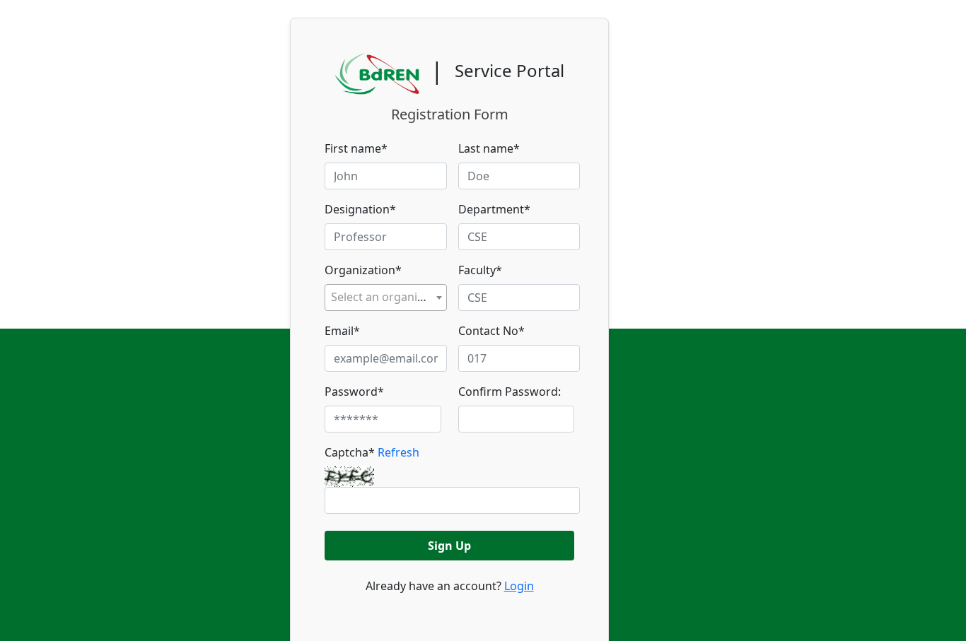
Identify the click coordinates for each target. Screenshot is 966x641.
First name (356, 148)
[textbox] (385, 297)
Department (494, 209)
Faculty (480, 270)
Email (342, 331)
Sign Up (449, 545)
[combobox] (386, 297)
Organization (363, 270)
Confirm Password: (509, 391)
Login (519, 586)
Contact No (491, 331)
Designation (360, 209)
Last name (489, 148)
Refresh (398, 452)
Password (354, 391)
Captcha (372, 452)
